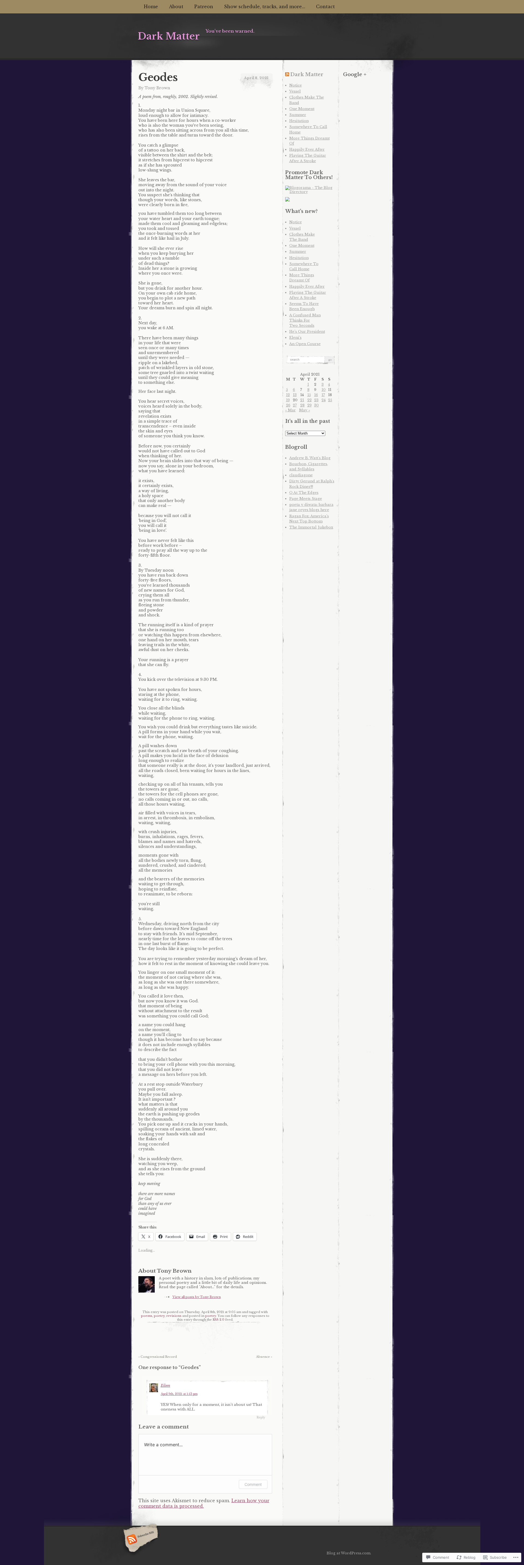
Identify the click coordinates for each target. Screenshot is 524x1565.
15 (309, 395)
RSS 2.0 (218, 1320)
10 (323, 390)
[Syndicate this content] (287, 75)
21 (302, 400)
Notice (295, 85)
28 (302, 405)
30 (316, 405)
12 (288, 395)
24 (323, 400)
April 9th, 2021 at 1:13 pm (179, 1394)
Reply (261, 1417)
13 (295, 395)
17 (323, 395)
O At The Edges (303, 493)
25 (330, 400)
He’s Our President (307, 331)
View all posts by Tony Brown (196, 1297)
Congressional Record (157, 1357)
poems (146, 1316)
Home (151, 6)
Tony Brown (157, 87)
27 (295, 405)
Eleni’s (295, 337)
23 (316, 400)
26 (288, 405)
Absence (264, 1357)
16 (316, 395)
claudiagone (301, 475)
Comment (253, 1484)
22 (309, 400)
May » (304, 410)
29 (309, 405)
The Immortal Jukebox (311, 527)
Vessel (295, 91)
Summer (297, 115)
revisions (173, 1316)
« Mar (290, 410)
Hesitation (299, 121)
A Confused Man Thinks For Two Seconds (305, 320)
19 (288, 400)
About (176, 6)
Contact (325, 6)
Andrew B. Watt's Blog (310, 458)
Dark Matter (306, 75)
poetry (159, 1316)
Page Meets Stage (305, 499)
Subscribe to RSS (140, 1540)
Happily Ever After (307, 149)
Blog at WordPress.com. (349, 1553)
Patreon (203, 6)
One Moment (301, 109)
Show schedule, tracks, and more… (264, 6)
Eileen (165, 1385)
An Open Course (305, 344)
